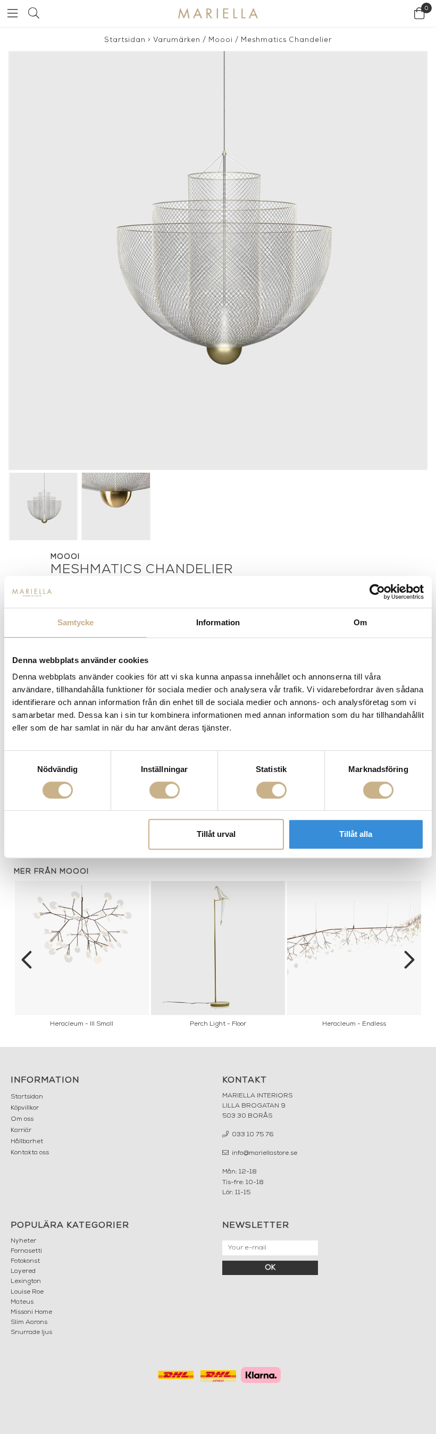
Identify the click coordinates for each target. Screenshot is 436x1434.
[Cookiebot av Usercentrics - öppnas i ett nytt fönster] (377, 592)
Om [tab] (360, 622)
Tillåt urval (216, 833)
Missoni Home (31, 1312)
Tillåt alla (355, 833)
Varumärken (176, 40)
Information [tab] (218, 622)
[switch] (164, 790)
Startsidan (125, 40)
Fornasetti (26, 1251)
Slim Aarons (29, 1322)
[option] (82, 957)
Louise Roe (27, 1292)
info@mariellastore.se (263, 1153)
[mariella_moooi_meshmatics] (218, 260)
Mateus (22, 1302)
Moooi (220, 40)
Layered (23, 1271)
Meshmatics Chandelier (286, 40)
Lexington (26, 1281)
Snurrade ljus (31, 1332)
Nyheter (23, 1241)
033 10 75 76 (252, 1134)
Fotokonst (25, 1261)
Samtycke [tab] (75, 622)
